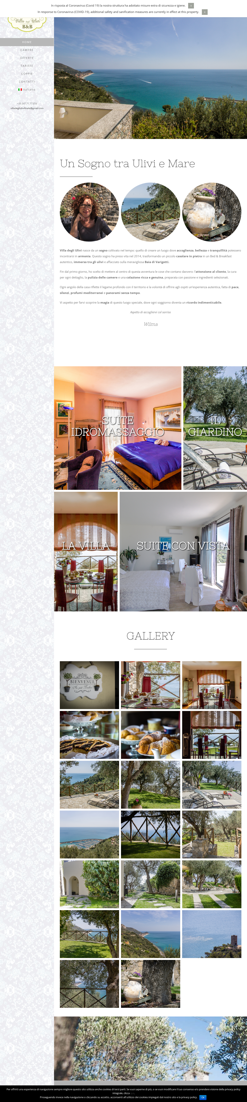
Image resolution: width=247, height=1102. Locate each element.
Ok (202, 1097)
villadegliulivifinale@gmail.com (27, 108)
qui (132, 1093)
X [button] (191, 5)
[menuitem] (27, 42)
